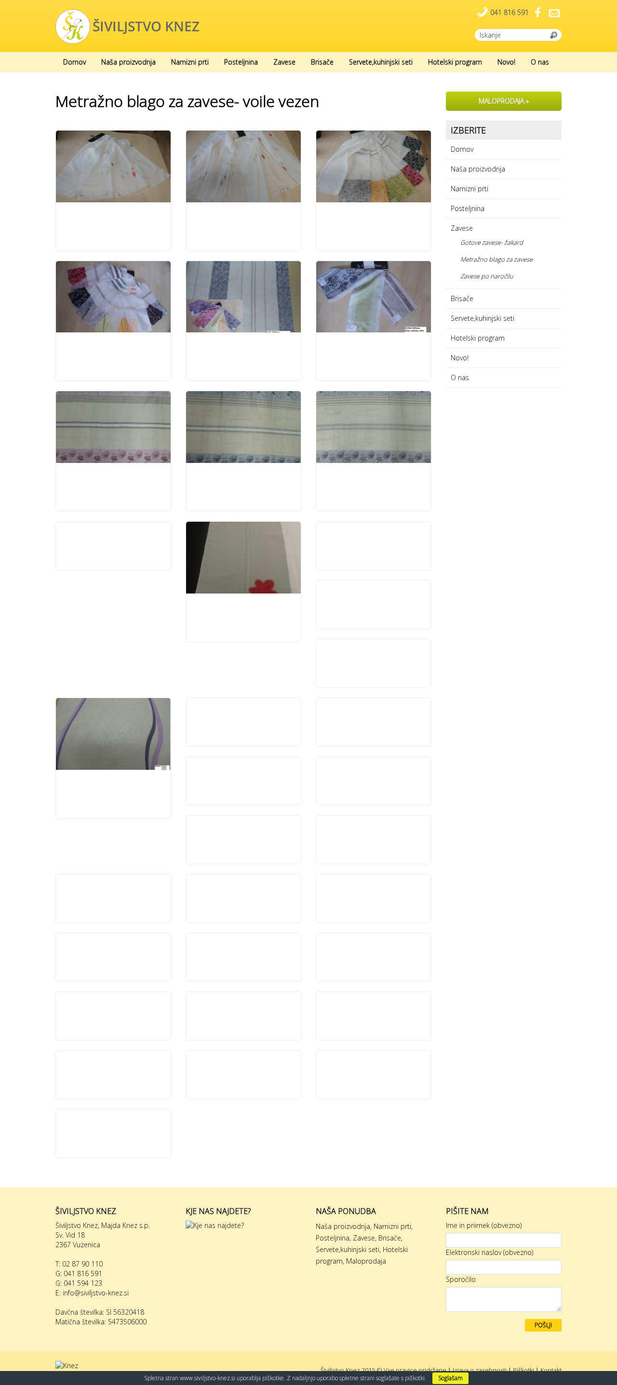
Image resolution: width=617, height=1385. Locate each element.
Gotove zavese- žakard (491, 242)
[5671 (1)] (113, 166)
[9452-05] (243, 558)
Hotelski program (455, 61)
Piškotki (523, 1370)
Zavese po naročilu (486, 276)
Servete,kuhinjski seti (381, 61)
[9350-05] (373, 427)
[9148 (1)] (373, 166)
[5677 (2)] (243, 166)
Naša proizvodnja (128, 61)
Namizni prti (190, 61)
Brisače (322, 61)
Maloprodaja (366, 1261)
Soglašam (450, 1378)
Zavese (284, 61)
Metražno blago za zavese (496, 259)
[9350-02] (243, 427)
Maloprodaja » (504, 101)
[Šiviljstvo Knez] (127, 26)
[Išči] (554, 34)
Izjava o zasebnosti (480, 1370)
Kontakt (551, 1370)
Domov (74, 61)
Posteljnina (241, 61)
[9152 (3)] (113, 297)
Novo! (506, 61)
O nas (540, 61)
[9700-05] (113, 734)
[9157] (243, 297)
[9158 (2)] (373, 297)
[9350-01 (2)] (113, 427)
